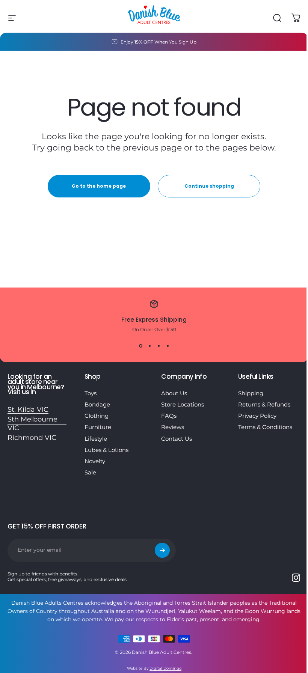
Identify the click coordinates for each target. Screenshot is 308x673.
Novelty (95, 461)
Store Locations (182, 404)
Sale (90, 472)
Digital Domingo (165, 668)
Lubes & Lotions (106, 450)
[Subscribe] (162, 550)
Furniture (98, 427)
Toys (91, 393)
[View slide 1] (140, 345)
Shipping (250, 393)
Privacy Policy (257, 416)
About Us (174, 393)
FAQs (169, 416)
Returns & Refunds (264, 404)
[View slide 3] (158, 345)
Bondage (97, 404)
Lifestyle (96, 438)
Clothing (97, 416)
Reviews (172, 427)
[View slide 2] (149, 345)
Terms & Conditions (265, 427)
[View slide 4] (167, 345)
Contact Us (176, 438)
